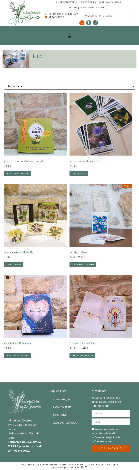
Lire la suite (79, 173)
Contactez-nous (65, 422)
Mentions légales (60, 467)
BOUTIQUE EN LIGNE (81, 7)
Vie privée (76, 467)
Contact (102, 7)
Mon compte (62, 407)
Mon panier (61, 415)
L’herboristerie (66, 2)
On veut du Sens (76, 464)
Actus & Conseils (109, 2)
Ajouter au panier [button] (17, 173)
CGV (84, 467)
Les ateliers (88, 2)
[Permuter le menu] (69, 34)
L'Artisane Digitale (109, 464)
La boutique (62, 399)
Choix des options (82, 355)
